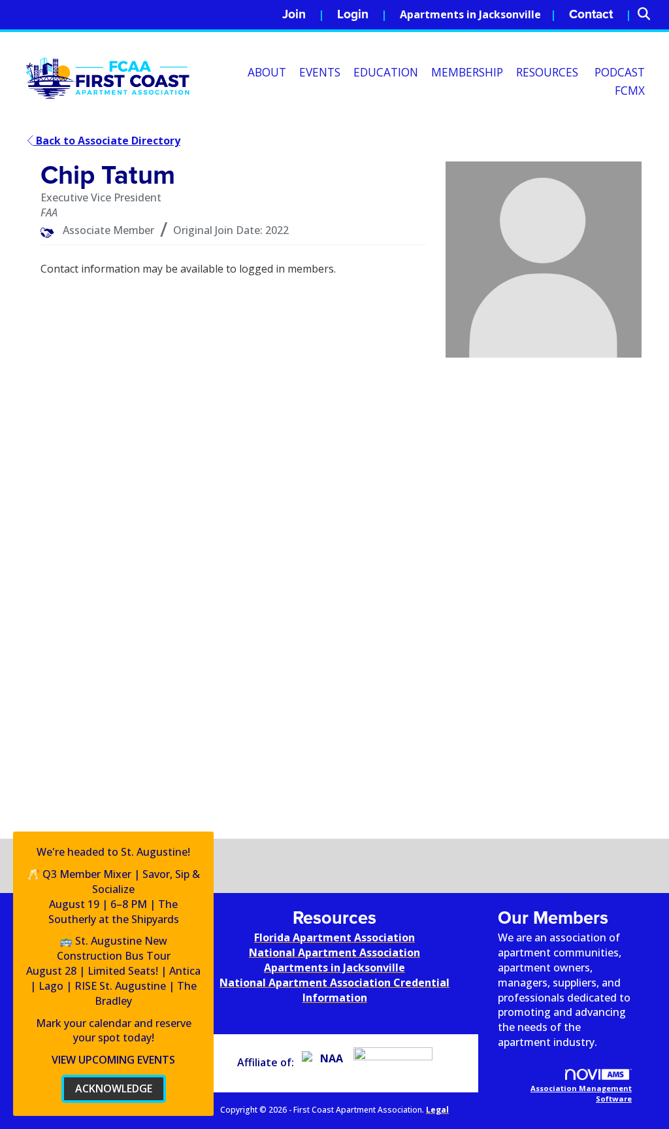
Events (319, 72)
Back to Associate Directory (106, 140)
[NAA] (326, 1062)
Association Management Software (581, 1093)
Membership (467, 72)
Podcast (620, 72)
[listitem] (303, 15)
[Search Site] (648, 15)
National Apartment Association (334, 952)
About (267, 72)
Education (385, 72)
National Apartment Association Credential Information (334, 990)
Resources (547, 72)
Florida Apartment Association (334, 937)
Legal (437, 1109)
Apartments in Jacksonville (470, 14)
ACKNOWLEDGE (113, 1088)
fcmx (630, 90)
